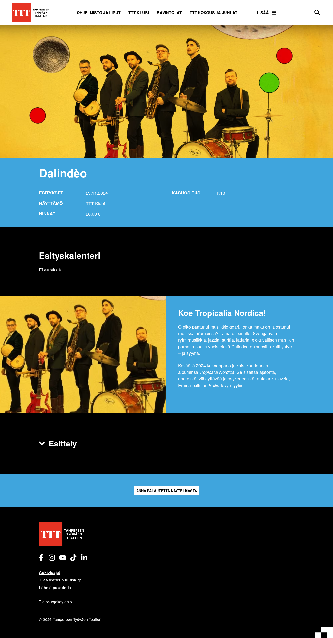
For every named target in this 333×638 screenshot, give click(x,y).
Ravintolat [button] (169, 12)
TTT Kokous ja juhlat (213, 12)
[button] (166, 443)
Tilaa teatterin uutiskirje (60, 580)
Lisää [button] (263, 12)
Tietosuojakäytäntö (55, 602)
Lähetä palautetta (55, 587)
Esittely (63, 443)
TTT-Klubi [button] (138, 12)
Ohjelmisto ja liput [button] (99, 12)
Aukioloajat (49, 572)
